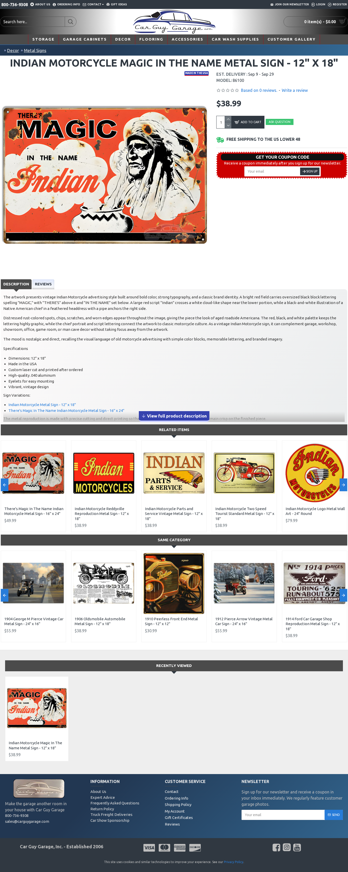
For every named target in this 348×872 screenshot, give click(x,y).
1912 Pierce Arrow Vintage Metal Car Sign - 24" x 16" (244, 621)
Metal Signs (35, 50)
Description (16, 284)
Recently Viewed (174, 665)
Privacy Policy (233, 862)
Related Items (174, 429)
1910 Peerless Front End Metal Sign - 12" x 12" (171, 621)
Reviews (43, 284)
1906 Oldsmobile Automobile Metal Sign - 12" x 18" (100, 621)
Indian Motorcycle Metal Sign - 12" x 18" (42, 404)
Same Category (174, 540)
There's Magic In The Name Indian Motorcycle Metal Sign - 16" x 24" (66, 410)
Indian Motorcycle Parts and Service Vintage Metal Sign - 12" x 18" (174, 514)
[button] (4, 484)
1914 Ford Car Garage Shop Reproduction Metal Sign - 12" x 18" (313, 624)
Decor (13, 50)
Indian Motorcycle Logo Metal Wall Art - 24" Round (315, 511)
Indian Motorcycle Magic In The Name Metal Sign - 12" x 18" (35, 745)
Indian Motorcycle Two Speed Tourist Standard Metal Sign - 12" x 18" (244, 514)
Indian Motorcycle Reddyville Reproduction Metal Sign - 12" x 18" (102, 514)
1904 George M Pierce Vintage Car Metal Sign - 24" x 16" (33, 621)
